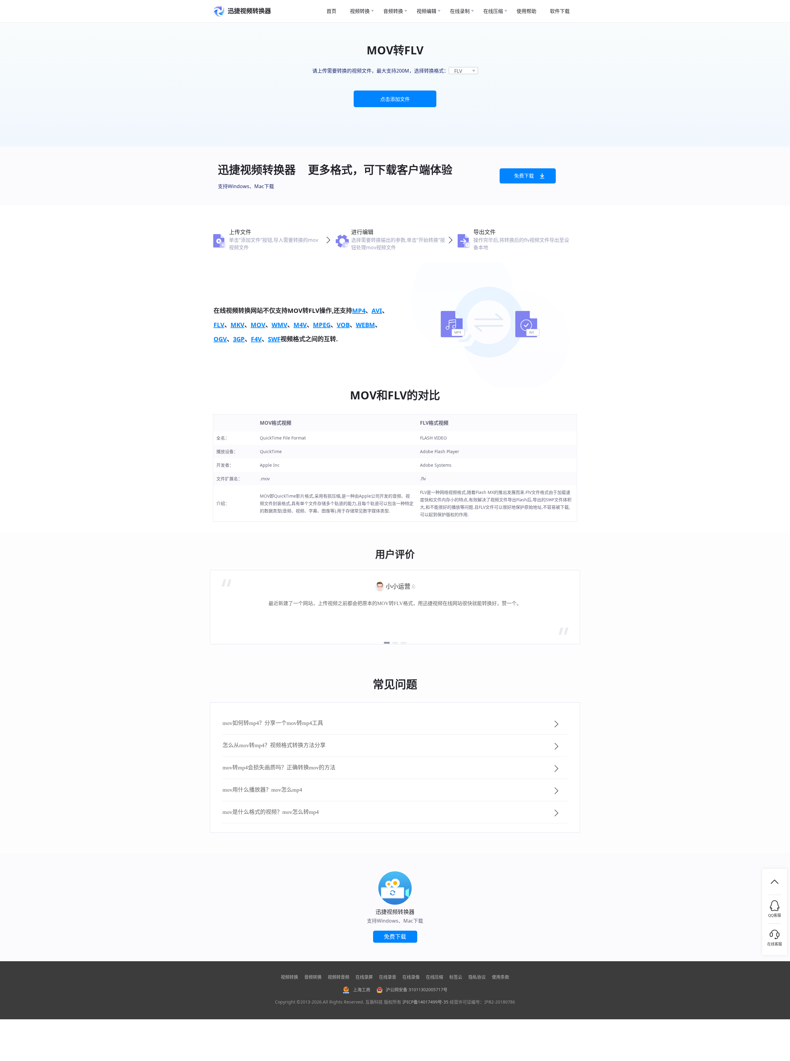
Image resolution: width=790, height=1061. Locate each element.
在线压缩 (434, 977)
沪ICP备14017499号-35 (425, 1002)
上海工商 (361, 989)
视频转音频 (338, 977)
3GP (239, 339)
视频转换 (289, 977)
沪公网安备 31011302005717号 (416, 989)
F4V (256, 339)
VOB (343, 325)
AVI (377, 310)
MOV (258, 325)
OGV (220, 339)
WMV (279, 325)
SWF (274, 339)
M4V (300, 325)
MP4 (358, 310)
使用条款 (500, 977)
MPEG (322, 325)
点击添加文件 (395, 99)
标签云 (455, 977)
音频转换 (313, 977)
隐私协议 (477, 977)
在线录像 (411, 977)
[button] (387, 643)
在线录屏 (364, 977)
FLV (219, 325)
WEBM (365, 325)
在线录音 (387, 977)
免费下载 (524, 175)
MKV (237, 325)
